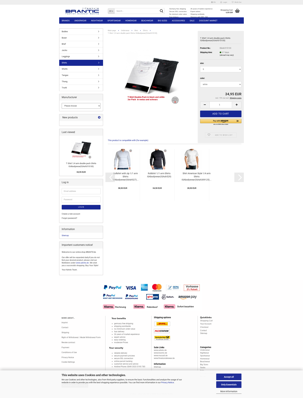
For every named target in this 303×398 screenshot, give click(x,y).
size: (202, 63)
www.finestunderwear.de (164, 358)
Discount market (208, 20)
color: (202, 78)
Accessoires (178, 20)
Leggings (66, 56)
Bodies (65, 31)
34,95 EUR (81, 172)
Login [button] (224, 2)
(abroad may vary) (227, 55)
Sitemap (65, 235)
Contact (65, 327)
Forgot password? (69, 218)
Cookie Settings (68, 362)
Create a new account (71, 214)
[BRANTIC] (82, 11)
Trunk (64, 87)
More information (228, 391)
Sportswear (114, 20)
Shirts (64, 63)
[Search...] (162, 11)
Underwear (80, 20)
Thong (64, 81)
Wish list (237, 2)
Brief (64, 44)
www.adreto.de (82, 263)
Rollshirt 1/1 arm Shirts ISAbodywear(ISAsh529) (159, 175)
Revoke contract (68, 342)
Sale (192, 20)
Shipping (65, 332)
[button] (213, 2)
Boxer (64, 38)
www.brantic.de (160, 353)
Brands (66, 20)
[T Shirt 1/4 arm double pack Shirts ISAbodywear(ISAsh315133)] (151, 76)
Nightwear (97, 20)
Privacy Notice (167, 382)
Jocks (64, 50)
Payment (65, 347)
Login (81, 207)
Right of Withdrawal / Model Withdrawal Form (81, 337)
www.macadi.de (160, 355)
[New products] (99, 117)
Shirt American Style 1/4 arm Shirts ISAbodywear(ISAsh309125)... (196, 176)
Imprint (65, 322)
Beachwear (147, 20)
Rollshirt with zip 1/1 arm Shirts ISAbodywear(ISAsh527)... (126, 176)
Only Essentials (229, 384)
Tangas (65, 75)
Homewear (131, 20)
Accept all (229, 377)
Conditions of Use (69, 352)
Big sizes (162, 20)
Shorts (65, 69)
